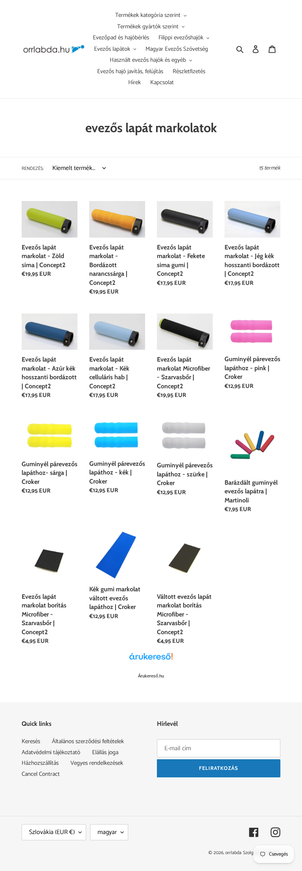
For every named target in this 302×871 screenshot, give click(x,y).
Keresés (31, 741)
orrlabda (233, 852)
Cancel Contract (41, 774)
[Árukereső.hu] (151, 660)
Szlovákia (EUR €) (52, 832)
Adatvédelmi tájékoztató (51, 752)
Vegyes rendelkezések (96, 763)
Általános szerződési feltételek (88, 741)
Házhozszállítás (40, 763)
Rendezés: (33, 168)
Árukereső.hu (151, 676)
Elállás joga (105, 752)
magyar (107, 832)
